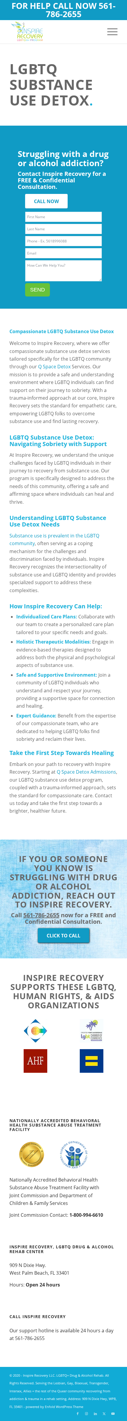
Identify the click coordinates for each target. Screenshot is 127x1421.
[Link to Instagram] (86, 1413)
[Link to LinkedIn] (95, 1413)
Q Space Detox (54, 366)
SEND (37, 290)
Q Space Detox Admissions (86, 772)
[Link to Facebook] (77, 1413)
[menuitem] (109, 31)
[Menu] (109, 31)
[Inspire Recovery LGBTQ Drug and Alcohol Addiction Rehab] (52, 31)
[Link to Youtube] (113, 1413)
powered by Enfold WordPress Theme (54, 1406)
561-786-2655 (81, 10)
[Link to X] (104, 1413)
